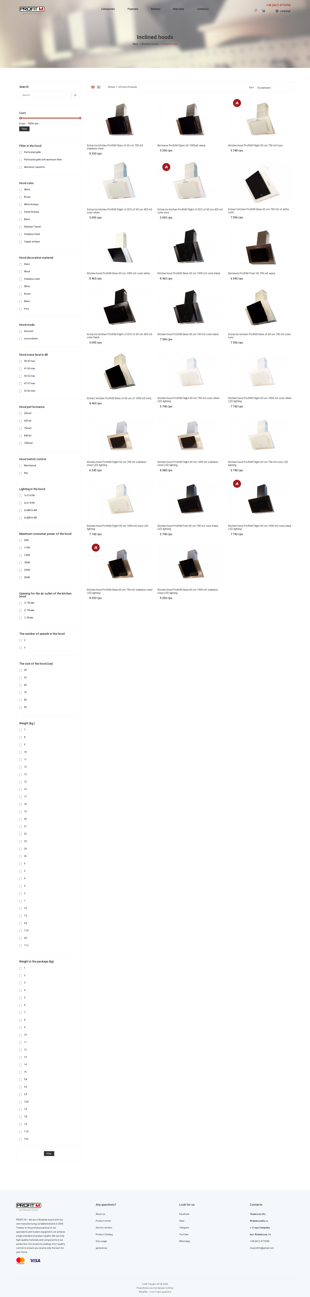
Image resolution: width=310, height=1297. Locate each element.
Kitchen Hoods (150, 44)
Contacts (203, 9)
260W (27, 577)
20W (26, 540)
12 (25, 767)
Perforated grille (32, 152)
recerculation (31, 338)
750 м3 (27, 428)
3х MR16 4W (30, 517)
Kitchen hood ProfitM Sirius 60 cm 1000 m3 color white (118, 273)
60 (25, 685)
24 (25, 848)
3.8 (25, 1079)
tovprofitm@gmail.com (262, 1248)
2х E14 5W (29, 503)
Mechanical (30, 465)
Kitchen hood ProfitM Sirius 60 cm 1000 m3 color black (188, 273)
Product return (103, 1221)
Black (27, 219)
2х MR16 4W (30, 510)
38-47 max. (30, 361)
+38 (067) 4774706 (278, 5)
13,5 (26, 1139)
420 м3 (27, 420)
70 (25, 692)
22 (25, 833)
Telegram (184, 1227)
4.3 (25, 1087)
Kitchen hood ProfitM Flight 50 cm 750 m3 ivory (255, 145)
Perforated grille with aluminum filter (43, 159)
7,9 (25, 1109)
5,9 (25, 1094)
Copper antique (32, 241)
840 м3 (27, 435)
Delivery (155, 9)
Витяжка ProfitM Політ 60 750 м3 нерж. (252, 273)
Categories (108, 9)
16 (25, 789)
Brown (27, 197)
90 (25, 707)
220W (27, 570)
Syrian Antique (31, 212)
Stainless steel (32, 279)
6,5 (25, 923)
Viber (182, 1221)
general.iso (101, 1248)
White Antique (31, 204)
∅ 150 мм (29, 610)
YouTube (184, 1234)
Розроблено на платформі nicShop (155, 1288)
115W (27, 547)
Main (135, 44)
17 (25, 796)
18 (25, 804)
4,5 (25, 938)
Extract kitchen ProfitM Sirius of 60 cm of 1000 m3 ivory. (119, 398)
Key (26, 473)
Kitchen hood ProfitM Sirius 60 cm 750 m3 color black (188, 334)
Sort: (251, 87)
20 (25, 819)
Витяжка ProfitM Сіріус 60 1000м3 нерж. (181, 145)
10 (25, 752)
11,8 (26, 930)
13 (25, 774)
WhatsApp (184, 1241)
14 (25, 1064)
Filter (24, 129)
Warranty (178, 9)
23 (25, 841)
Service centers (104, 1227)
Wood (27, 271)
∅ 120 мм (29, 602)
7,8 (25, 1116)
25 (25, 856)
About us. (101, 1214)
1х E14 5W (29, 495)
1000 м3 (28, 443)
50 (25, 670)
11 (25, 759)
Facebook (184, 1214)
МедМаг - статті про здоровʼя (155, 1292)
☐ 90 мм (28, 617)
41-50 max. (30, 368)
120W (27, 555)
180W (27, 562)
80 (25, 699)
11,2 (26, 945)
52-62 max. (30, 390)
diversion (28, 331)
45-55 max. (30, 376)
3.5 (25, 908)
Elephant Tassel (32, 226)
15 (25, 781)
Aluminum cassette (34, 167)
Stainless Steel (32, 234)
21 (25, 826)
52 (25, 677)
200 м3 (27, 413)
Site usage (101, 1241)
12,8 (26, 1101)
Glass (27, 264)
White (27, 189)
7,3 (25, 915)
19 (25, 811)
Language (285, 11)
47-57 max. (30, 383)
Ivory (26, 308)
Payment (133, 9)
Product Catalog (104, 1234)
